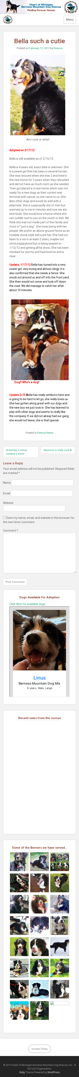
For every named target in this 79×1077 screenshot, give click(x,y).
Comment (10, 530)
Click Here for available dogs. (27, 604)
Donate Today (40, 1048)
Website (8, 502)
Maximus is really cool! (57, 450)
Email (6, 493)
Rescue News (45, 432)
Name (7, 482)
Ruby (22, 1072)
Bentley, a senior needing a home (16, 452)
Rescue (58, 48)
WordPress (53, 1072)
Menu (70, 19)
